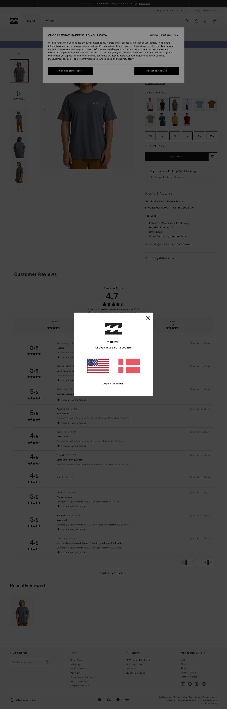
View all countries (114, 383)
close (148, 318)
